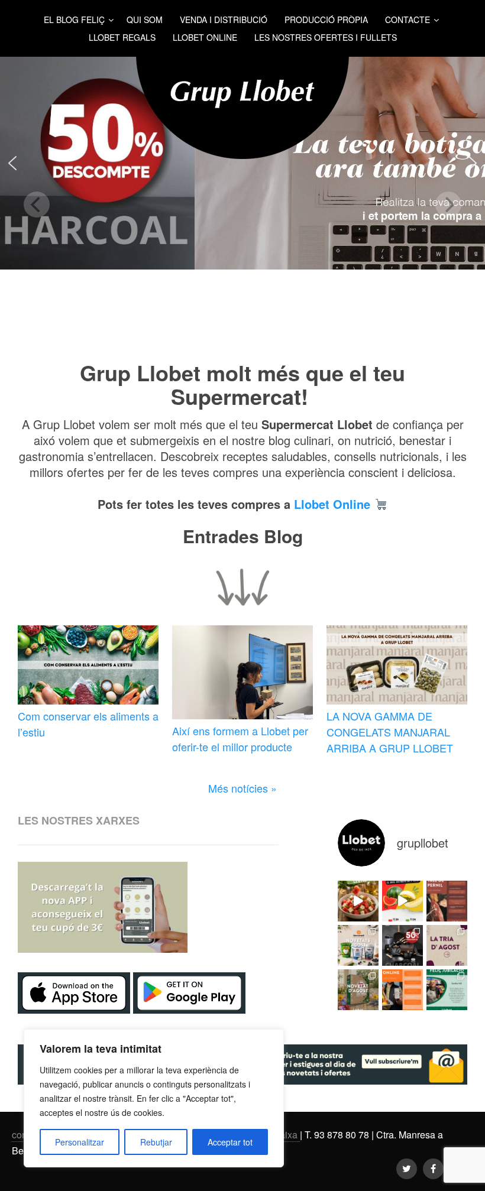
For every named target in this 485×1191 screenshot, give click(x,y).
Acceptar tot (230, 1142)
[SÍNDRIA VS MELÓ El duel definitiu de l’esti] (402, 901)
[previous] (37, 205)
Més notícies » (242, 788)
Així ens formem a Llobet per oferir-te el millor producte (240, 738)
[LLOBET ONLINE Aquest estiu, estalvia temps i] (402, 989)
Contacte (407, 19)
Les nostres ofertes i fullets (325, 37)
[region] (154, 1098)
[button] (12, 163)
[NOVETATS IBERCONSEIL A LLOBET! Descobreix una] (358, 945)
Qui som (145, 19)
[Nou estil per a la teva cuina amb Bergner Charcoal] (402, 945)
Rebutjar (156, 1142)
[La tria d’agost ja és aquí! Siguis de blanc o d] (446, 945)
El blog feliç (74, 19)
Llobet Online (205, 37)
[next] (448, 205)
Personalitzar (79, 1142)
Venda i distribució (223, 19)
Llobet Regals (122, 37)
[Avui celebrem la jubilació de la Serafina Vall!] (446, 989)
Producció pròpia (326, 19)
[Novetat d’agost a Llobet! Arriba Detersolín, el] (358, 989)
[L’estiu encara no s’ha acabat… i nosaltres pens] (358, 901)
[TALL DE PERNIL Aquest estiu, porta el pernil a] (446, 901)
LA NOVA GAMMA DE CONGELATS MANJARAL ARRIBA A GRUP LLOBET (389, 731)
